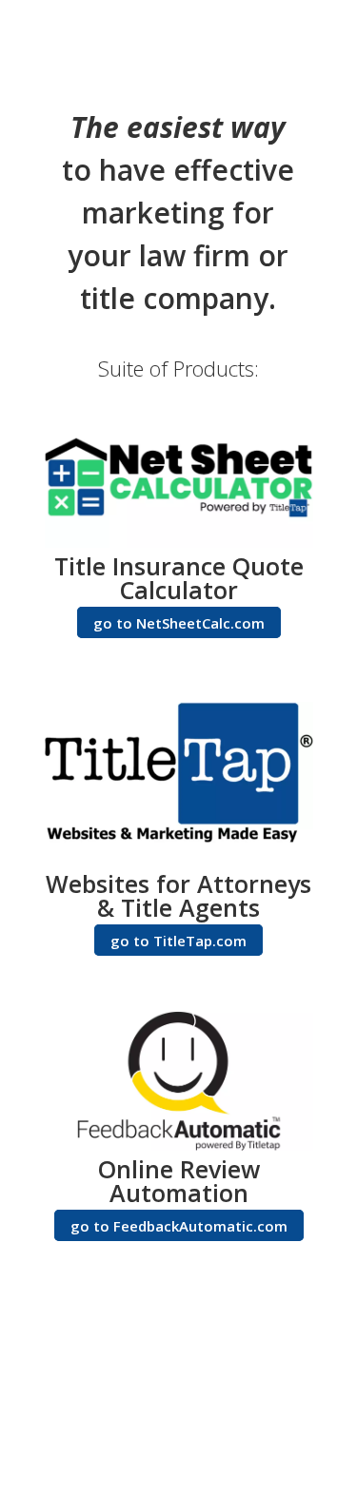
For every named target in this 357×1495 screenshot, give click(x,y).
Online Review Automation (179, 1181)
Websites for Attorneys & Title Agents (178, 895)
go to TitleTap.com (178, 940)
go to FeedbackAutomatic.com (179, 1225)
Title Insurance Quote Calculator (179, 578)
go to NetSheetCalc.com (179, 622)
